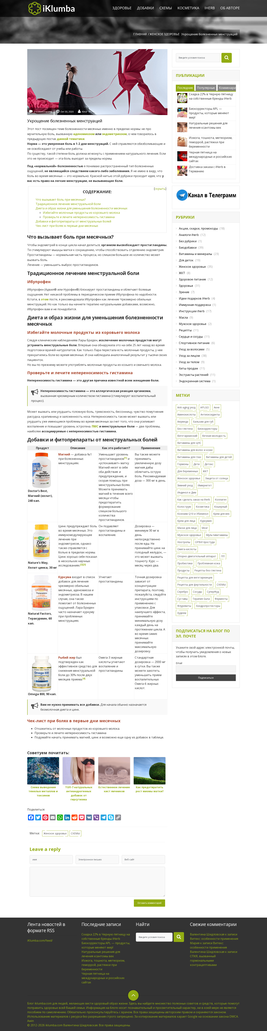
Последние (185, 88)
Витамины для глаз (189, 457)
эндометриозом (114, 134)
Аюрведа (182, 421)
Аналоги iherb (189, 235)
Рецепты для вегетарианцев (194, 577)
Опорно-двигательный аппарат (196, 556)
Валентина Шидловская (207, 934)
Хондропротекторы (208, 606)
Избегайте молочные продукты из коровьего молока (81, 213)
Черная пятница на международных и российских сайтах (103, 978)
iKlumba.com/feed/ (40, 940)
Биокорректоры (207, 428)
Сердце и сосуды (191, 337)
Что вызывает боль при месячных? (61, 200)
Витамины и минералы (195, 254)
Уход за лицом (189, 356)
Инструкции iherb (192, 311)
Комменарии (228, 88)
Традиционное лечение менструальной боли (68, 204)
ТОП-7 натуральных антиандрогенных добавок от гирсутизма (78, 793)
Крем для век (221, 513)
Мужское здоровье (192, 324)
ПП (223, 556)
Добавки (145, 7)
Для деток (186, 260)
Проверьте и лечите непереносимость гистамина (79, 217)
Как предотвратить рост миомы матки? (150, 789)
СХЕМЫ (165, 7)
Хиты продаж (188, 368)
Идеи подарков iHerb (194, 298)
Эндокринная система (194, 381)
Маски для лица (187, 528)
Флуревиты (184, 606)
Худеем (181, 613)
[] (160, 189)
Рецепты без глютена (207, 570)
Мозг (205, 528)
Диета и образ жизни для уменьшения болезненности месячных (81, 208)
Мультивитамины (217, 535)
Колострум (184, 506)
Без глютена (185, 428)
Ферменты (221, 598)
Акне (217, 407)
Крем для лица (186, 520)
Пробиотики (185, 563)
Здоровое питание (192, 279)
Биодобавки (188, 248)
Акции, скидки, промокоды (198, 228)
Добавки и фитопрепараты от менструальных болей (73, 221)
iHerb (210, 7)
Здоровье (122, 7)
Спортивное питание (194, 343)
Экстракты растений (193, 375)
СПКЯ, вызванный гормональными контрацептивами (203, 960)
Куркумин (206, 520)
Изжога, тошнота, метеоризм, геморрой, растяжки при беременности (103, 964)
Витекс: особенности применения (214, 939)
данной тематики (70, 139)
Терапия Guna (201, 598)
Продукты (183, 570)
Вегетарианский (187, 435)
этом (44, 299)
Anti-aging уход (186, 407)
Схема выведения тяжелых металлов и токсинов (43, 791)
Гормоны (183, 464)
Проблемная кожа (208, 563)
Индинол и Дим (186, 492)
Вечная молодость (214, 435)
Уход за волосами (191, 349)
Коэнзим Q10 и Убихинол (192, 513)
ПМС (95, 426)
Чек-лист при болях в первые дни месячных (67, 226)
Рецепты (185, 330)
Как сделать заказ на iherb (193, 499)
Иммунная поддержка (195, 305)
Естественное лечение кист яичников (114, 789)
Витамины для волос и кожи (195, 450)
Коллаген (220, 499)
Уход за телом (189, 362)
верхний (133, 995)
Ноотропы (183, 542)
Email (179, 663)
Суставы (182, 598)
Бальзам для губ (203, 421)
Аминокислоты (186, 414)
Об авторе (230, 7)
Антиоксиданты (210, 414)
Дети (196, 464)
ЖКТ (182, 273)
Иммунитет (205, 485)
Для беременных (187, 471)
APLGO (204, 407)
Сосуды (197, 591)
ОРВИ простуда (205, 542)
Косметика (188, 7)
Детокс (209, 464)
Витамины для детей (219, 457)
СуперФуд (213, 591)
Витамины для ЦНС (189, 443)
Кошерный (220, 506)
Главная (140, 34)
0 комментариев (43, 111)
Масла (183, 317)
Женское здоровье (164, 34)
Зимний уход (185, 485)
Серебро (182, 591)
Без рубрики (188, 241)
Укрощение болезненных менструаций (64, 120)
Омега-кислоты (186, 549)
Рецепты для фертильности (194, 584)
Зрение (184, 292)
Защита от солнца (216, 478)
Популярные (206, 88)
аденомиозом (84, 134)
